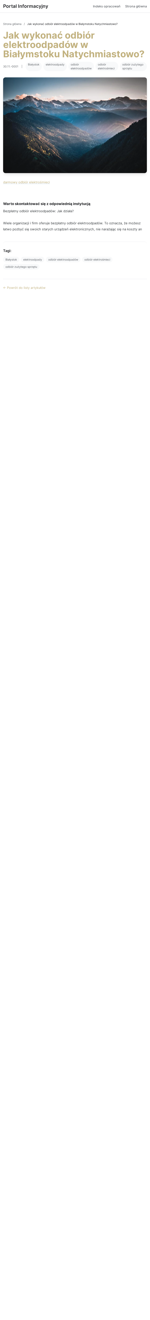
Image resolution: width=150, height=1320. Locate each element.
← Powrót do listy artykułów (24, 288)
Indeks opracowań (107, 6)
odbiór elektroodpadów (81, 66)
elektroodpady (55, 64)
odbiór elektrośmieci (106, 66)
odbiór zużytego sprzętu (132, 66)
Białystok (33, 64)
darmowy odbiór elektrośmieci (26, 182)
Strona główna (136, 6)
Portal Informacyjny (25, 6)
